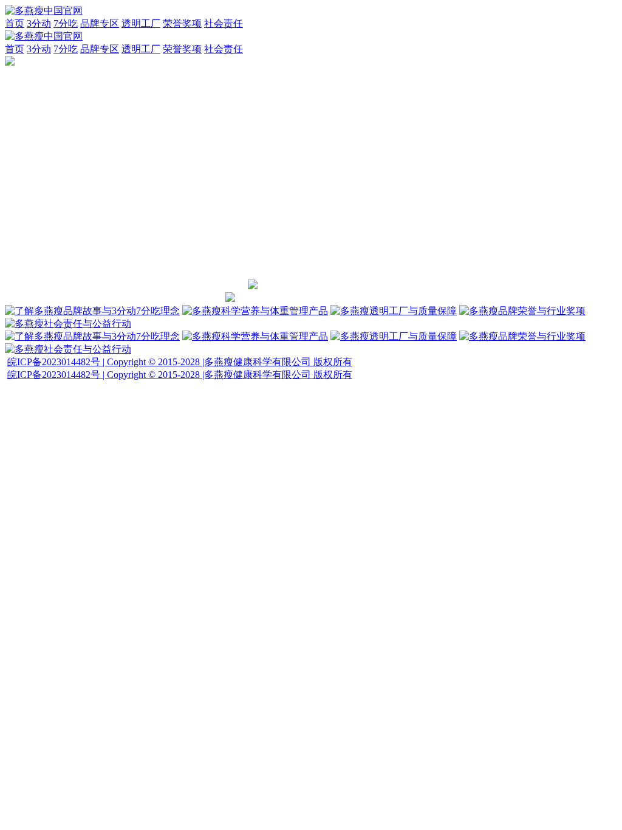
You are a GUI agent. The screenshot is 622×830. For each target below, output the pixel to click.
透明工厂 (140, 23)
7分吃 (65, 23)
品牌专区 (99, 23)
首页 (14, 23)
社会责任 (223, 23)
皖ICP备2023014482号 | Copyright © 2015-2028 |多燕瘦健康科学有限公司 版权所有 (179, 362)
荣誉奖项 (182, 23)
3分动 (39, 23)
